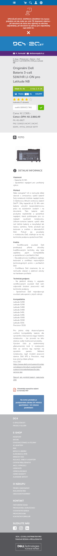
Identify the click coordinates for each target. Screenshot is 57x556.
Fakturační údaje (20, 505)
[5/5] (30, 99)
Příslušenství (24, 59)
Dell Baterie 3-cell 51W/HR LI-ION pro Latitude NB (28, 61)
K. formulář (20, 53)
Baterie (32, 59)
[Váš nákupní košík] (25, 2)
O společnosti (19, 423)
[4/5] (26, 99)
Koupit (38, 94)
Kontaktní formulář (21, 516)
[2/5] (19, 99)
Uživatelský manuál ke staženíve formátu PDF (27, 390)
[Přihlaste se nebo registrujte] (35, 2)
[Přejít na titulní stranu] (28, 43)
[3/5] (23, 99)
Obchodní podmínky (21, 494)
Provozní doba (19, 514)
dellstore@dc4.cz (37, 53)
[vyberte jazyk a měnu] (40, 2)
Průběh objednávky (21, 488)
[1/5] (15, 99)
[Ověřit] (41, 107)
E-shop (15, 59)
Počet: (21, 94)
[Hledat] (30, 2)
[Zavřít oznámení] (28, 32)
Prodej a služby (19, 426)
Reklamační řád (19, 491)
